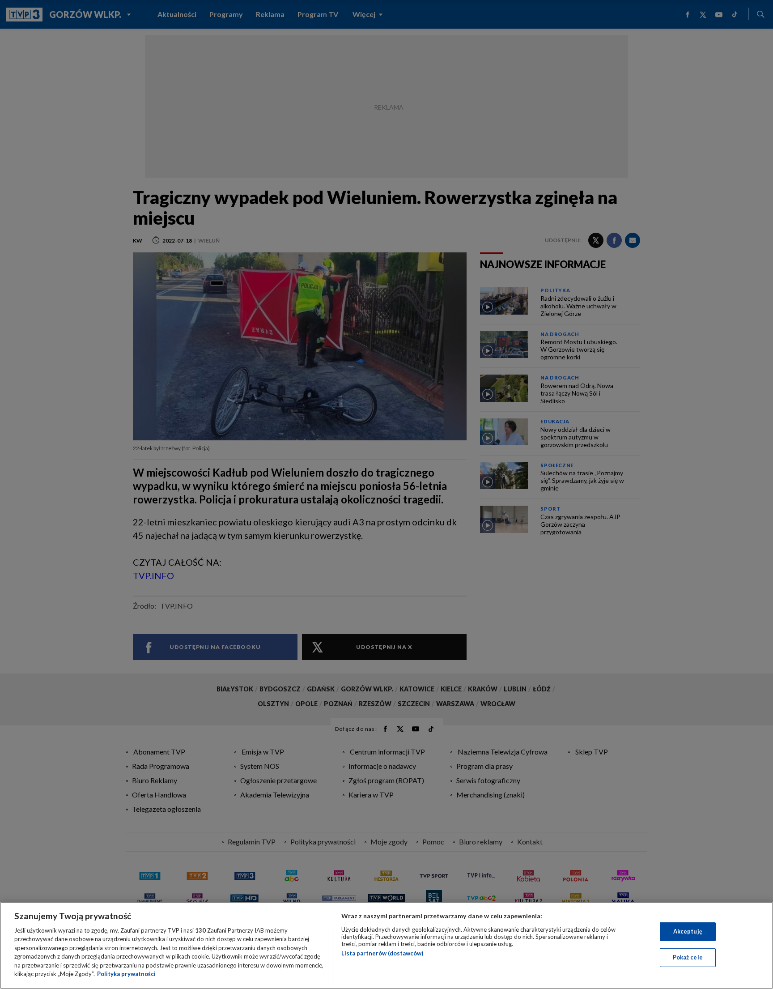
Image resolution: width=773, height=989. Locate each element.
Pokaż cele (688, 957)
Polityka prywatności (126, 973)
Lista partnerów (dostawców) (382, 953)
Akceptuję (687, 931)
